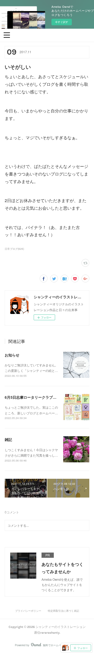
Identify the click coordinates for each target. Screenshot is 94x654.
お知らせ (12, 355)
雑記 (8, 439)
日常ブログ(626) (14, 249)
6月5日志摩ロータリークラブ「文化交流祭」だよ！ (47, 397)
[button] (7, 34)
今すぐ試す (61, 22)
